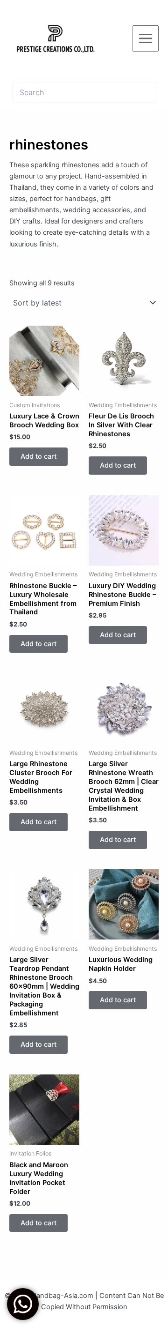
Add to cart (38, 456)
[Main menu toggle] (146, 38)
